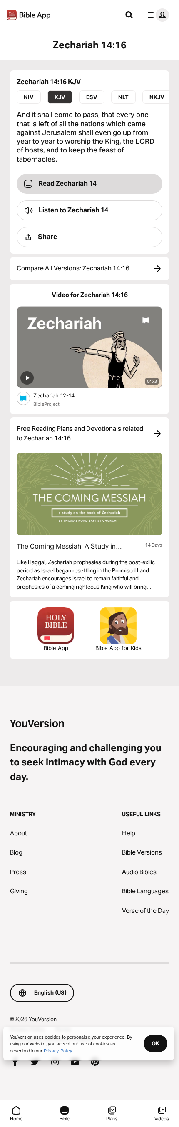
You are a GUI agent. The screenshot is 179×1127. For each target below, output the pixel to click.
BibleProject (46, 404)
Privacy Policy (58, 1050)
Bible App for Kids (118, 648)
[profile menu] (156, 15)
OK (155, 1043)
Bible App (56, 648)
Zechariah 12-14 (61, 395)
